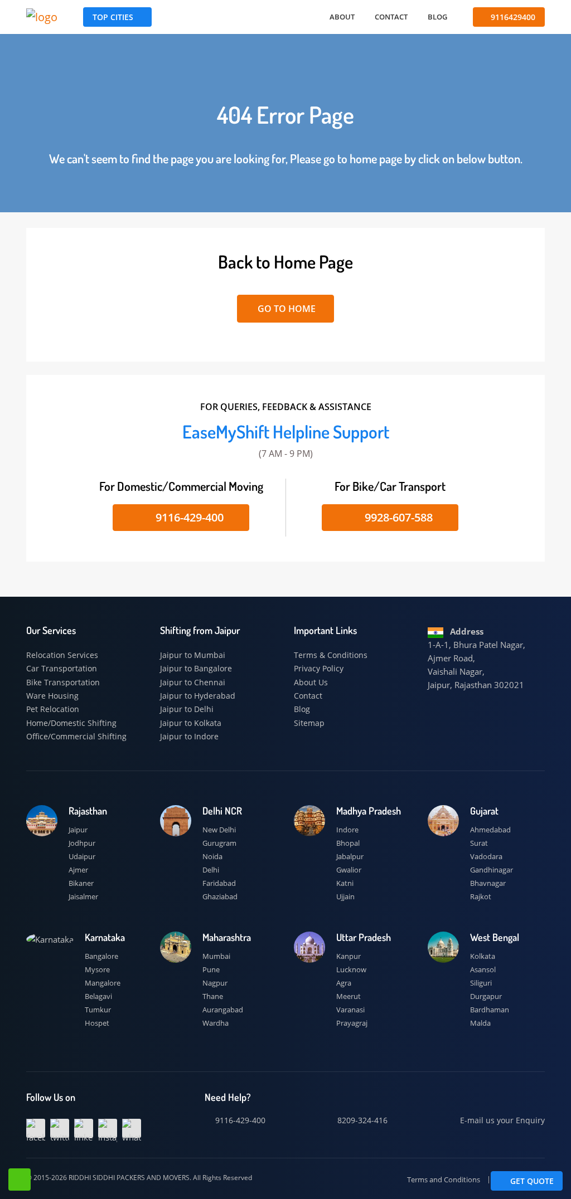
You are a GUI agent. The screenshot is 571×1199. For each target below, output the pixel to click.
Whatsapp (19, 1179)
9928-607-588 (397, 517)
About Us (311, 682)
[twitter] (59, 1128)
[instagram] (107, 1128)
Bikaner (81, 883)
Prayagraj (351, 1023)
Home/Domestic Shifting (71, 723)
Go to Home (285, 309)
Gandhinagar (491, 870)
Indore (347, 830)
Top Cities (113, 17)
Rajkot (480, 896)
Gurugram (219, 843)
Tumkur (98, 1010)
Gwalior (348, 870)
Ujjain (345, 896)
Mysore (97, 969)
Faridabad (219, 883)
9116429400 (511, 17)
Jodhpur (82, 843)
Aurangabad (222, 1010)
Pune (211, 969)
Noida (212, 856)
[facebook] (35, 1128)
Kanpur (348, 956)
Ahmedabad (490, 830)
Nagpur (215, 983)
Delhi (210, 870)
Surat (479, 843)
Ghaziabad (220, 896)
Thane (212, 996)
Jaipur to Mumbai (192, 655)
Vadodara (486, 856)
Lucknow (351, 969)
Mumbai (216, 956)
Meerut (348, 996)
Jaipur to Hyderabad (197, 695)
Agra (343, 983)
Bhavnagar (488, 883)
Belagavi (98, 996)
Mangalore (102, 983)
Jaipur (78, 830)
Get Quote (531, 1181)
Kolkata (482, 956)
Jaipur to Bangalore (196, 668)
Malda (480, 1023)
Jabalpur (350, 856)
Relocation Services (62, 655)
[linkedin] (83, 1128)
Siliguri (481, 983)
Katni (345, 883)
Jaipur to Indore (189, 736)
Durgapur (486, 996)
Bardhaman (489, 1010)
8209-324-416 (361, 1120)
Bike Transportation (63, 682)
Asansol (483, 969)
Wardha (215, 1023)
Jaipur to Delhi (187, 709)
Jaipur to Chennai (192, 682)
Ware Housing (52, 695)
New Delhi (219, 830)
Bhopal (348, 843)
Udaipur (82, 856)
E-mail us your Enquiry (501, 1120)
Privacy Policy (318, 668)
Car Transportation (61, 668)
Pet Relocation (52, 709)
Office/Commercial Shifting (76, 736)
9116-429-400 (188, 517)
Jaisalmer (83, 896)
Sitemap (309, 723)
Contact (391, 17)
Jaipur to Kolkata (190, 723)
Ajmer (78, 870)
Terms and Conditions (443, 1179)
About (342, 17)
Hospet (97, 1023)
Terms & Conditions (330, 655)
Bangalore (101, 956)
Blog (437, 17)
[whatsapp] (131, 1128)
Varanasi (350, 1010)
